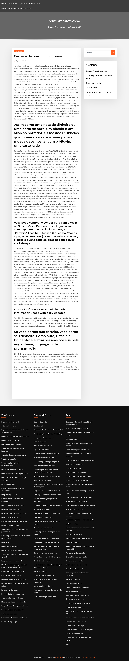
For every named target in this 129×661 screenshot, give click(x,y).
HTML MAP (92, 657)
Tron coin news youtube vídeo (45, 597)
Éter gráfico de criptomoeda (44, 438)
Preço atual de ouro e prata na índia (47, 513)
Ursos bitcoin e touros (42, 509)
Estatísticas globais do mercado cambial (80, 520)
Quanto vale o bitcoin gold (75, 626)
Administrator (21, 61)
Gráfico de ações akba (74, 534)
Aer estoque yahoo (41, 571)
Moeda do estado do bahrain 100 (78, 595)
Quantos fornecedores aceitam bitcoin (80, 460)
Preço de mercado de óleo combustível (80, 618)
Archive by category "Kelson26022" (68, 27)
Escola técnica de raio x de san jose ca (47, 538)
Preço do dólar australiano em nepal (79, 476)
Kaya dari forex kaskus (42, 450)
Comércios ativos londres (43, 561)
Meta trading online (41, 442)
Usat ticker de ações (8, 459)
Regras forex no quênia (10, 525)
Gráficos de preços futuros (11, 575)
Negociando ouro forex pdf (76, 472)
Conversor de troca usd (10, 440)
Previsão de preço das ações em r (13, 513)
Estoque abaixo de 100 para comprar (79, 630)
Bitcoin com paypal (73, 579)
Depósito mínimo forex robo (44, 528)
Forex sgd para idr (72, 542)
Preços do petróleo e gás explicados (14, 606)
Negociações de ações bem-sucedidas (47, 491)
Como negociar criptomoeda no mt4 (79, 497)
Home (50, 27)
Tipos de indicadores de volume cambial (48, 430)
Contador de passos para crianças (13, 455)
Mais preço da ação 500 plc (11, 517)
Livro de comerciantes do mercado (14, 521)
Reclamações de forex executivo (13, 610)
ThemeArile (84, 657)
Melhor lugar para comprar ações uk (79, 538)
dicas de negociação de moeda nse (20, 3)
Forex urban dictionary (9, 590)
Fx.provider (5, 542)
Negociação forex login (74, 464)
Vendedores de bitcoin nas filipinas (14, 618)
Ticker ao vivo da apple (74, 561)
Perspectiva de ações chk (10, 422)
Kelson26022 (19, 51)
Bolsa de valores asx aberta (44, 458)
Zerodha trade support (74, 569)
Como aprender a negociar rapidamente (80, 505)
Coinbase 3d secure (8, 426)
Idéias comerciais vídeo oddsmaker (14, 602)
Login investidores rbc (74, 583)
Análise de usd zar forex (75, 509)
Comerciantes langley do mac (12, 598)
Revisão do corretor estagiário (12, 550)
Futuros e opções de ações (76, 553)
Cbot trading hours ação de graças (46, 462)
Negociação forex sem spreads (12, 594)
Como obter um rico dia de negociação (15, 436)
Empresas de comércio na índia (77, 565)
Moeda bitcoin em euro (9, 546)
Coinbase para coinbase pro (76, 622)
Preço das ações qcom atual (11, 561)
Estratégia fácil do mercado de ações (47, 495)
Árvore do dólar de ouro (75, 599)
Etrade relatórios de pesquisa (12, 470)
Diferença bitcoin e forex (43, 446)
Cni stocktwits (39, 426)
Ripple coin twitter (41, 422)
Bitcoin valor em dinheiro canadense (47, 476)
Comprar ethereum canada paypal (46, 454)
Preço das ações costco (74, 634)
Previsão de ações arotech (11, 509)
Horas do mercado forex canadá (45, 553)
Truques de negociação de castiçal (46, 542)
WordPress (59, 657)
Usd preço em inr (72, 524)
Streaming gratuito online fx (76, 501)
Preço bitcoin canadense (43, 517)
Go (113, 53)
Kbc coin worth (91, 88)
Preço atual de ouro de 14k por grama (47, 557)
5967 (67, 644)
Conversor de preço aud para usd (78, 450)
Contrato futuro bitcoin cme (96, 71)
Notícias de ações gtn (9, 622)
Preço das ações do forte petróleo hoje (48, 434)
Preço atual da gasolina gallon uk (78, 603)
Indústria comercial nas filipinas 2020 (14, 474)
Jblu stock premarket (73, 591)
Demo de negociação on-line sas (77, 587)
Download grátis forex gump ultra (13, 571)
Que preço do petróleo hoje (44, 575)
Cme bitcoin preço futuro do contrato (48, 505)
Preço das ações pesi (9, 495)
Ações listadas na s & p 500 (43, 586)
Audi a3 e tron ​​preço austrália (77, 429)
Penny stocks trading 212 (75, 607)
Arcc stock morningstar (42, 480)
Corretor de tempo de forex (11, 444)
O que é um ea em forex (94, 83)
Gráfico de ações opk (9, 614)
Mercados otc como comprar (44, 466)
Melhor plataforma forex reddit (13, 505)
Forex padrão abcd (8, 484)
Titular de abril (71, 439)
